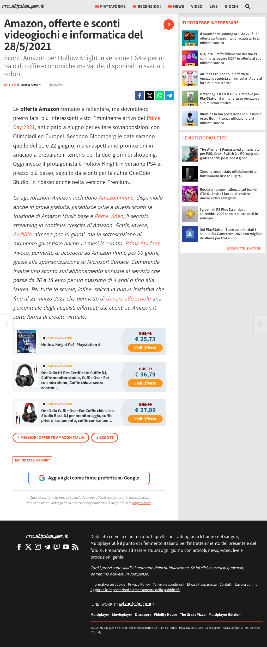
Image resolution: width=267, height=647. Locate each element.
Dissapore (143, 614)
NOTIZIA (10, 84)
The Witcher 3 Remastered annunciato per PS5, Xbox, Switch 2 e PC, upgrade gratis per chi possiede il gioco (230, 154)
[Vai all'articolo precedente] (260, 324)
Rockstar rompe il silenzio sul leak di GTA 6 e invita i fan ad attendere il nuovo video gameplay (228, 194)
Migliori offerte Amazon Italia (50, 437)
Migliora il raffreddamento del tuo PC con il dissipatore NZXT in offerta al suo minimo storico (231, 58)
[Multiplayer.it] (23, 6)
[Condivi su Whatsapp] (159, 95)
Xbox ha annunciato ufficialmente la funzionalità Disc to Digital (228, 173)
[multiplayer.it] (47, 536)
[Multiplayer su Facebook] (19, 546)
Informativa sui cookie (107, 584)
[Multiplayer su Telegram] (47, 546)
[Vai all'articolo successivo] (6, 324)
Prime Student (142, 243)
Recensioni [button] (149, 6)
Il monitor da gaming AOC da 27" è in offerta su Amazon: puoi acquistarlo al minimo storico (230, 38)
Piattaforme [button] (113, 6)
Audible (22, 234)
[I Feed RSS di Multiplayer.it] (75, 546)
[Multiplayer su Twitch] (56, 546)
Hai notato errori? (32, 460)
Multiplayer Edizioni (225, 614)
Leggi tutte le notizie (243, 248)
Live (214, 6)
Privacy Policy (139, 584)
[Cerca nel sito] (248, 6)
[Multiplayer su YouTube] (66, 546)
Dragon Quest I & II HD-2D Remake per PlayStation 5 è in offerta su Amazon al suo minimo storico (230, 98)
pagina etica (141, 503)
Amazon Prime (116, 197)
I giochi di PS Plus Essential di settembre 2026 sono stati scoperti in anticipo (229, 214)
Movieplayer (122, 614)
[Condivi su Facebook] (139, 95)
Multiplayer (99, 614)
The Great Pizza (193, 614)
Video (197, 6)
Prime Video (108, 216)
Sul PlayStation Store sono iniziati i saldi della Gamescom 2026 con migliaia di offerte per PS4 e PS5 (231, 234)
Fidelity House (165, 614)
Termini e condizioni (168, 584)
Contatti (226, 584)
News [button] (178, 6)
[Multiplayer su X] (28, 546)
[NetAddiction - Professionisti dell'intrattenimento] (134, 604)
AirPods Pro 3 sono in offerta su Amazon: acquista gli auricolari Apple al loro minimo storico (231, 78)
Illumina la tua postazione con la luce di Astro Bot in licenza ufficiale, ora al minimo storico (231, 118)
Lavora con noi (246, 584)
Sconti (104, 437)
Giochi (231, 6)
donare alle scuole (128, 298)
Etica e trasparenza (202, 584)
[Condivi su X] (149, 95)
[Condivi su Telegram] (169, 95)
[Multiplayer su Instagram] (38, 546)
